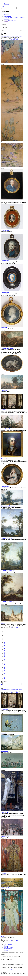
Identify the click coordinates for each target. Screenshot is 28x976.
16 (4, 650)
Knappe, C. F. (4, 372)
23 (4, 660)
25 (4, 663)
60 (11, 39)
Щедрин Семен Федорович (8, 428)
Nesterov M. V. (4, 812)
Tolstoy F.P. (3, 733)
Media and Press (8, 948)
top (1, 974)
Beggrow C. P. (4, 751)
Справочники (7, 16)
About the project (8, 944)
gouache (6, 21)
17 (4, 652)
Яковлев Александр (6, 390)
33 (4, 674)
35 (4, 677)
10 (4, 642)
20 (4, 656)
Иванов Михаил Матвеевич (8, 348)
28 (4, 667)
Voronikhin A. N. (5, 409)
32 (4, 673)
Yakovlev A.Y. (4, 936)
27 (4, 666)
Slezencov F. (4, 458)
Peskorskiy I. (4, 327)
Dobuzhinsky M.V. (5, 887)
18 (4, 653)
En (3, 6)
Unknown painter (5, 230)
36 (4, 678)
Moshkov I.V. (4, 623)
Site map (6, 946)
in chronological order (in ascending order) (11, 36)
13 (4, 646)
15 (4, 649)
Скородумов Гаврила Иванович (9, 200)
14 (4, 648)
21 (4, 657)
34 (4, 675)
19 (4, 655)
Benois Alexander (5, 836)
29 (4, 668)
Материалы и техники (10, 20)
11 (4, 643)
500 (17, 39)
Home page (6, 4)
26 (4, 664)
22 (4, 659)
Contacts (6, 950)
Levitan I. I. (3, 768)
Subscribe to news (8, 947)
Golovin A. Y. (4, 873)
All (1, 30)
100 (14, 39)
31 (4, 671)
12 (4, 645)
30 (4, 670)
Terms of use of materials (7, 970)
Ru (1, 6)
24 (4, 662)
